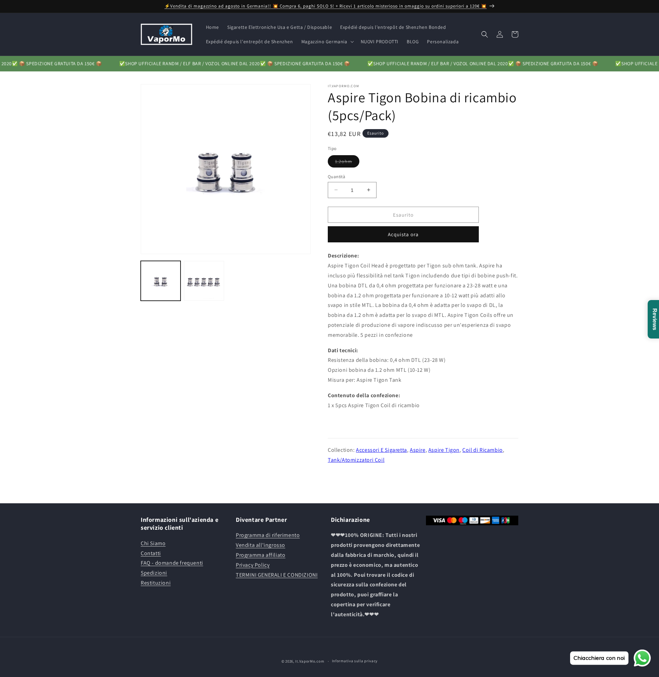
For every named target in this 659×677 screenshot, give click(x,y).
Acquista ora (403, 234)
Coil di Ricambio (482, 449)
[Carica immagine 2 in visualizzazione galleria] (204, 281)
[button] (327, 41)
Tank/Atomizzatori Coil (356, 459)
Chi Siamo (153, 543)
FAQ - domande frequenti (172, 562)
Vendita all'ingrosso (260, 545)
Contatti (151, 553)
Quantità (336, 176)
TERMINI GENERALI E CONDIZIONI (276, 574)
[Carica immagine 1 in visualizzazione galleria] (161, 281)
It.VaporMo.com (309, 661)
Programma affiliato (260, 555)
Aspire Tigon (444, 449)
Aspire (418, 449)
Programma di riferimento (268, 535)
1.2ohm (347, 162)
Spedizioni (154, 572)
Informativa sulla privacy (355, 660)
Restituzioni (156, 582)
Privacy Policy (252, 565)
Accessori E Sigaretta (381, 449)
